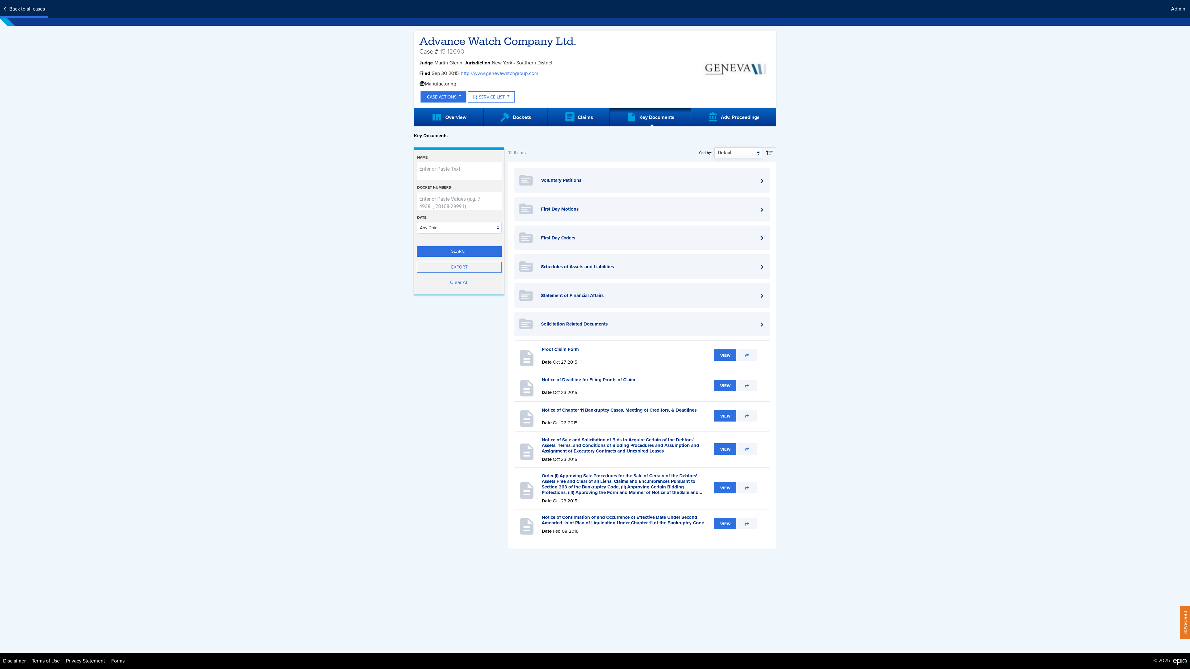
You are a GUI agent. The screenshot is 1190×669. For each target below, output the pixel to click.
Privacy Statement (85, 661)
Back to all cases (26, 9)
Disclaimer (14, 661)
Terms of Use (46, 661)
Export (459, 267)
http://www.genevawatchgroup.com (499, 73)
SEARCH (459, 251)
